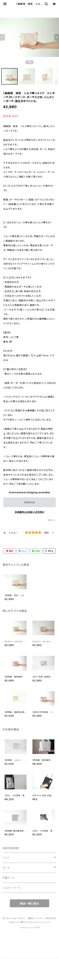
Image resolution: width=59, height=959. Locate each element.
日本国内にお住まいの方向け (29, 512)
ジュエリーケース (11, 887)
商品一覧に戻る (29, 903)
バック (6, 857)
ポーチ (6, 867)
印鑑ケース (8, 877)
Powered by (26, 927)
